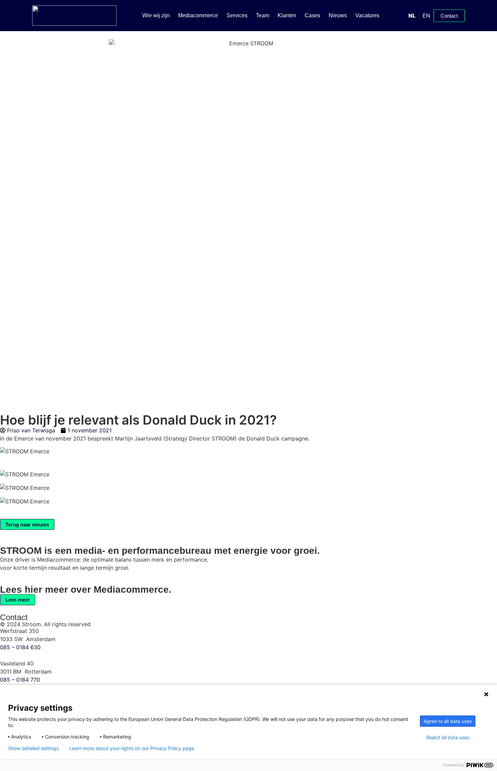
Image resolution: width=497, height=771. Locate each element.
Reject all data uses (447, 737)
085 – (20, 647)
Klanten (287, 15)
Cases (312, 15)
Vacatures (367, 15)
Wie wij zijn (156, 15)
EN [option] (426, 15)
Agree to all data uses (448, 721)
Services (237, 15)
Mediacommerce (198, 15)
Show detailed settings (33, 748)
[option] (426, 15)
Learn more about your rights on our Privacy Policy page (131, 748)
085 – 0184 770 (20, 679)
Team (262, 15)
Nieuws (338, 15)
